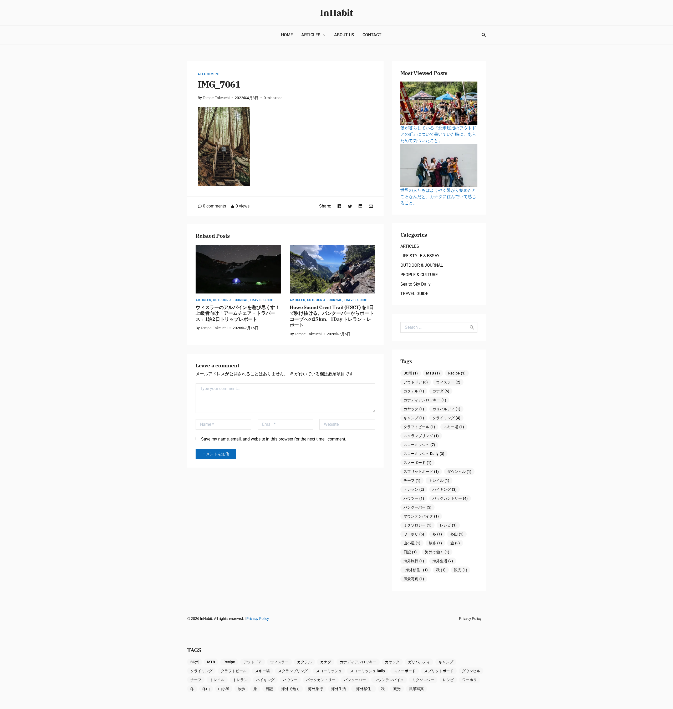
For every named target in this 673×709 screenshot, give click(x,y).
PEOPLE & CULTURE (419, 274)
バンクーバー (417, 507)
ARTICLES (310, 34)
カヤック (414, 409)
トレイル (439, 480)
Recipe (457, 373)
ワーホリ (414, 534)
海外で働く (437, 552)
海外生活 (442, 561)
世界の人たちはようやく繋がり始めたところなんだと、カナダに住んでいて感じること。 (438, 196)
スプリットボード (421, 471)
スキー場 (453, 427)
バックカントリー (450, 498)
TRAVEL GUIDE (261, 300)
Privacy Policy (257, 618)
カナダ (440, 391)
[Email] (371, 206)
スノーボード (417, 462)
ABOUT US (344, 34)
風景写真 (414, 579)
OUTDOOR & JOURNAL (230, 300)
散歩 (435, 543)
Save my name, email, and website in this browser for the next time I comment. (273, 439)
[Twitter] (350, 206)
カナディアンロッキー (425, 400)
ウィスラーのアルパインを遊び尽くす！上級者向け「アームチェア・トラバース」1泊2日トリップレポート (238, 313)
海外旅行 (414, 561)
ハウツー (414, 498)
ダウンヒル (459, 471)
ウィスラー (448, 382)
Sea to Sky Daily (415, 284)
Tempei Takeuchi (216, 98)
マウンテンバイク (421, 516)
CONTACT (372, 34)
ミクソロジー (417, 525)
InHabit (336, 12)
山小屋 (412, 543)
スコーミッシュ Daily (424, 454)
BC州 (411, 373)
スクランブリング (421, 436)
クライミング (446, 418)
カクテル (414, 391)
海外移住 (416, 570)
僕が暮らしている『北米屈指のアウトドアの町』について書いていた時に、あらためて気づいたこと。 (438, 134)
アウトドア (416, 382)
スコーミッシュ (419, 445)
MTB (433, 373)
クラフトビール (419, 427)
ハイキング (444, 489)
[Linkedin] (360, 206)
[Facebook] (339, 206)
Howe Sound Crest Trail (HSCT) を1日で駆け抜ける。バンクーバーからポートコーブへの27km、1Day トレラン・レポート (332, 316)
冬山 (456, 534)
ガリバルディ (446, 409)
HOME (287, 34)
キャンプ (414, 418)
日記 (410, 552)
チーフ (412, 480)
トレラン (414, 489)
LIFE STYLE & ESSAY (420, 255)
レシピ (448, 525)
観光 (460, 570)
